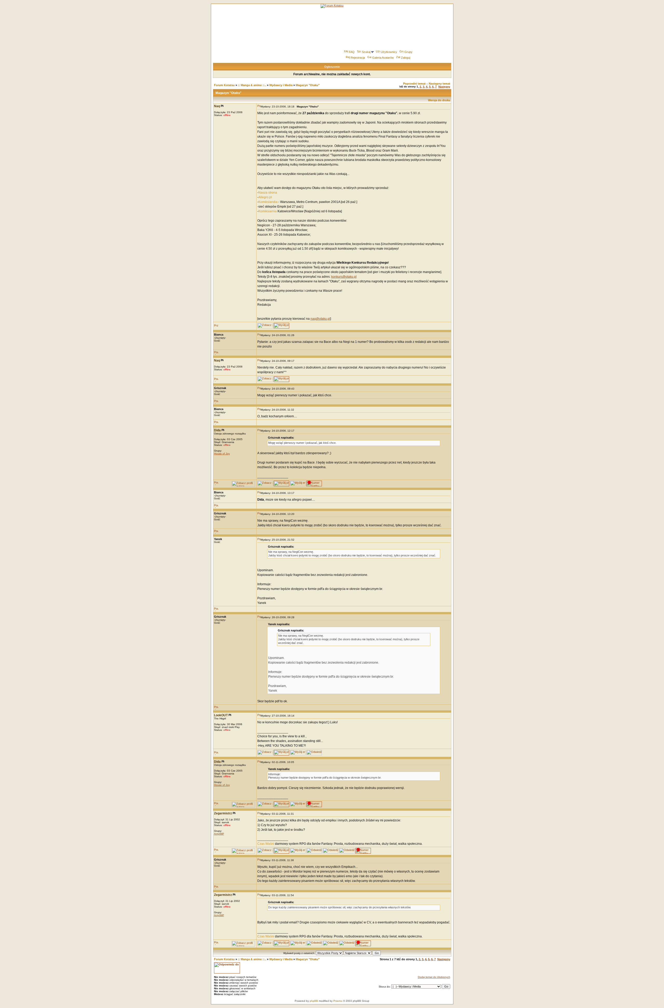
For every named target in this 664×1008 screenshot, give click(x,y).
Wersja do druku (439, 100)
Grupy (408, 51)
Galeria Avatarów (383, 57)
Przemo (337, 1000)
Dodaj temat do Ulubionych (434, 977)
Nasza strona (267, 192)
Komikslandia (268, 202)
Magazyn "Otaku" (308, 85)
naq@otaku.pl (320, 319)
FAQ (352, 51)
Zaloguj (405, 57)
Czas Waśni (265, 844)
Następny (444, 86)
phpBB (314, 1000)
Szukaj (366, 51)
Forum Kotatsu (224, 85)
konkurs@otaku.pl (344, 276)
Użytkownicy (389, 51)
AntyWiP (219, 833)
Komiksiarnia (267, 211)
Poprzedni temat (414, 83)
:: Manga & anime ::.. (252, 85)
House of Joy (222, 453)
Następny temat (439, 83)
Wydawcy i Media (281, 85)
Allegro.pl (265, 197)
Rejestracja (358, 57)
